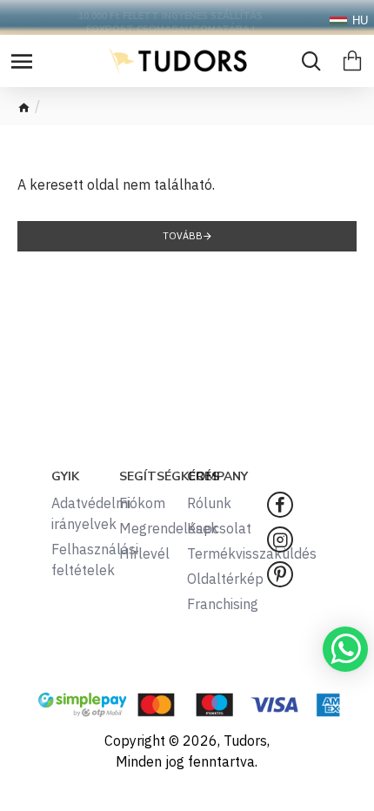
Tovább (183, 236)
